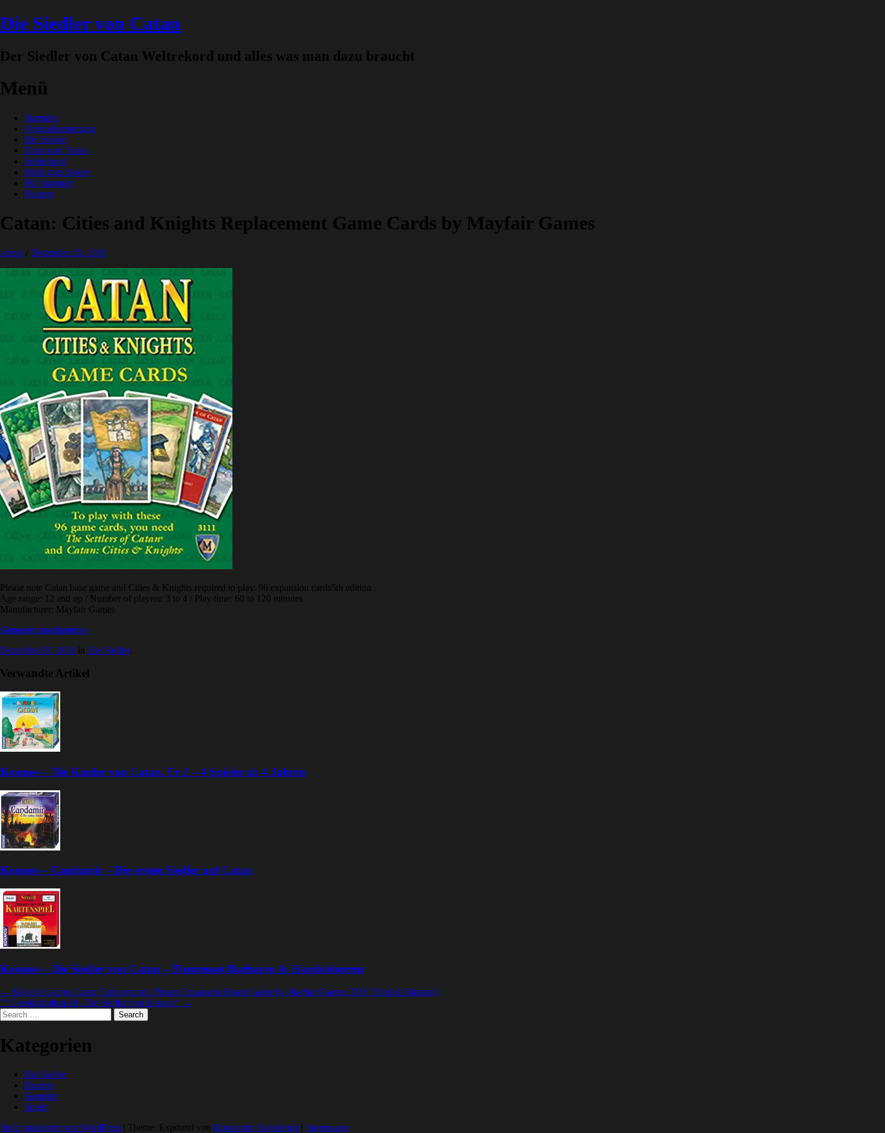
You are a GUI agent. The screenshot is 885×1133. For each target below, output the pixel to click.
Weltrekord (45, 161)
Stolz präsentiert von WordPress (60, 1127)
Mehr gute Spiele (56, 172)
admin (11, 253)
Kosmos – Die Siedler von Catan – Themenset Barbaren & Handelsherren (182, 969)
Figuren (39, 194)
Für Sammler (48, 183)
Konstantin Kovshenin (256, 1127)
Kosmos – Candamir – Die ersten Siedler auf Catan (126, 870)
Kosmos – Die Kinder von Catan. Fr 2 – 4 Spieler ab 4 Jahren (152, 772)
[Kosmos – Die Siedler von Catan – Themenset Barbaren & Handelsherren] (30, 945)
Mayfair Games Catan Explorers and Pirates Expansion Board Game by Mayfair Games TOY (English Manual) (218, 992)
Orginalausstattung (59, 128)
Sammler (41, 1096)
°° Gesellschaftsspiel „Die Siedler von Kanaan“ (95, 1002)
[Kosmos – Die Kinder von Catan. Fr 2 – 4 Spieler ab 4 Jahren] (30, 748)
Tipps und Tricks (56, 150)
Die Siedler (45, 139)
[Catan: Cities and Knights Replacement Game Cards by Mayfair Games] (116, 566)
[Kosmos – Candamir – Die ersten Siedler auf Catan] (30, 847)
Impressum (326, 1127)
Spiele (36, 1107)
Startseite (41, 118)
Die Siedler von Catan (90, 23)
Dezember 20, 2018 (68, 253)
